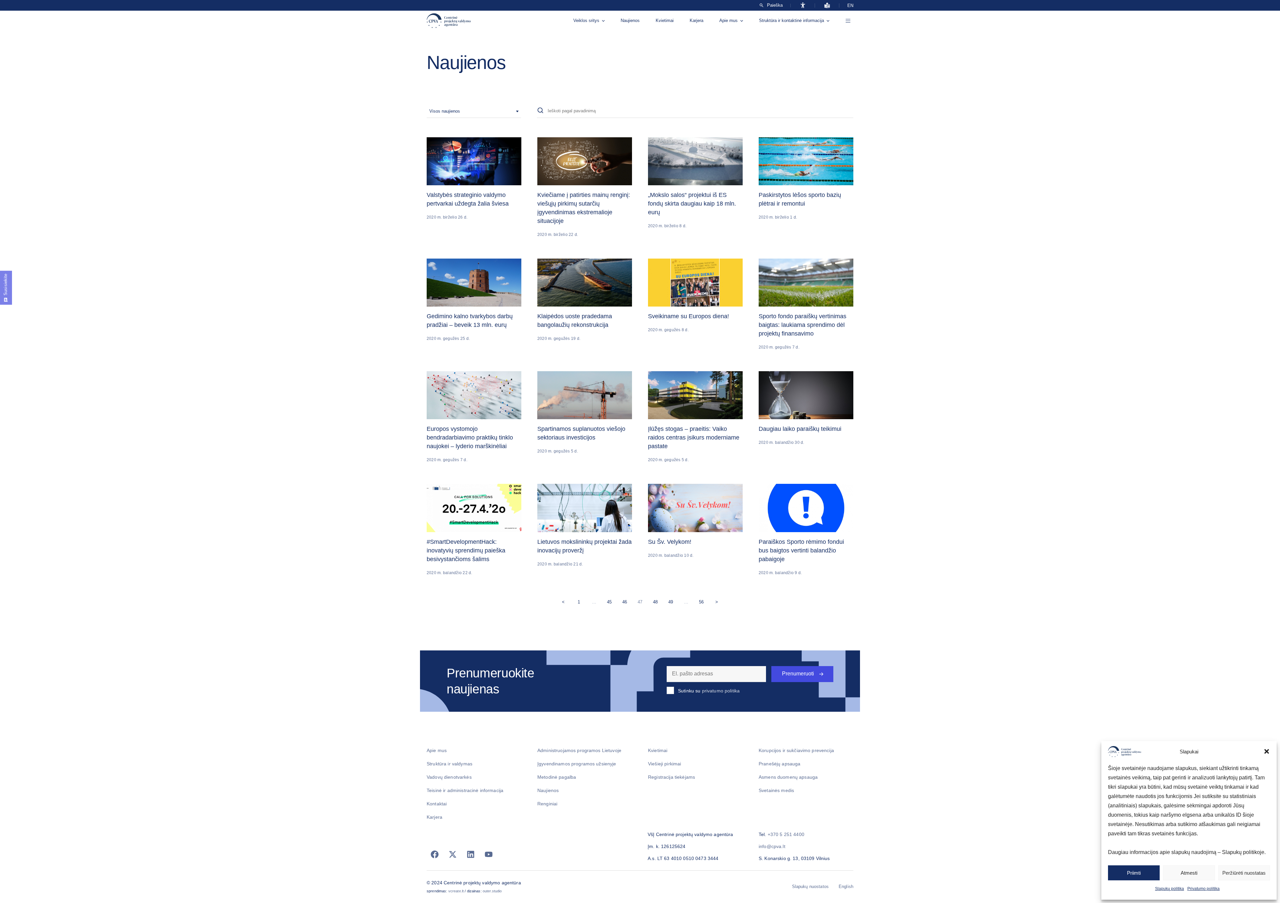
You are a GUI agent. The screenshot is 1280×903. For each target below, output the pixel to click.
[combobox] (474, 111)
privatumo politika (721, 690)
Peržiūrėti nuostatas (1244, 873)
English (846, 886)
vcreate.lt (456, 891)
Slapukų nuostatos (810, 886)
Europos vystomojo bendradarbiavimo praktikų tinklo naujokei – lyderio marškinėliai (470, 438)
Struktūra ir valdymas (449, 763)
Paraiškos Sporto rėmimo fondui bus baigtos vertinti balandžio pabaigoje (801, 550)
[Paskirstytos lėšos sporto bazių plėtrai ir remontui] (806, 161)
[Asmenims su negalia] (803, 5)
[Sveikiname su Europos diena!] (695, 283)
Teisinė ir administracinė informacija (465, 790)
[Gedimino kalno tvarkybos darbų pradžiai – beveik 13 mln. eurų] (474, 283)
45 (611, 600)
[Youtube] (489, 854)
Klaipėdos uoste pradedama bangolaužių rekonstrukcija (574, 320)
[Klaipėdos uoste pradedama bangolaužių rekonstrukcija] (584, 283)
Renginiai (547, 803)
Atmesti (1189, 873)
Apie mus (728, 20)
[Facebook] (435, 854)
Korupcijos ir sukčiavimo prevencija (796, 750)
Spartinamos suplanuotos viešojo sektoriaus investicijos (581, 433)
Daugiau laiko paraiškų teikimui (800, 429)
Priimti (1134, 873)
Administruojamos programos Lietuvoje (579, 750)
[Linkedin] (471, 854)
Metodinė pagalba (556, 777)
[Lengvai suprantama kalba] (827, 5)
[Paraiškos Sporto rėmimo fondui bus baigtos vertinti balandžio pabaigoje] (806, 508)
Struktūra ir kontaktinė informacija (791, 20)
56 (703, 600)
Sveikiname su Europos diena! (688, 316)
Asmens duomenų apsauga (788, 777)
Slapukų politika (1169, 888)
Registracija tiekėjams (671, 777)
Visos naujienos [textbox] (444, 111)
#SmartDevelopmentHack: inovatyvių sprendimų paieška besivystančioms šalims (466, 550)
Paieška (775, 5)
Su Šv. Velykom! (669, 541)
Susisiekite (5, 285)
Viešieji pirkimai (664, 763)
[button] (1266, 751)
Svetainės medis (776, 790)
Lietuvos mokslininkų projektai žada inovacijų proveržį (584, 546)
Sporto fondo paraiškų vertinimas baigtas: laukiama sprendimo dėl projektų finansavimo (802, 325)
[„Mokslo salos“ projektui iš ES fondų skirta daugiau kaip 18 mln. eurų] (695, 161)
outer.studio (492, 891)
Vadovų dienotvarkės (449, 777)
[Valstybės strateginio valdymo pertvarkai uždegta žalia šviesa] (474, 161)
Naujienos (630, 20)
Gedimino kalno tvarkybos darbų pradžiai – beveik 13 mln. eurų (470, 320)
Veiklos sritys (586, 20)
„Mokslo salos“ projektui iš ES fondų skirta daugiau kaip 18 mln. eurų (692, 204)
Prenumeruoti (798, 673)
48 (657, 600)
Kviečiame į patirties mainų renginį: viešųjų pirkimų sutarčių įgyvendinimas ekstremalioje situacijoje (583, 208)
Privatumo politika (1203, 888)
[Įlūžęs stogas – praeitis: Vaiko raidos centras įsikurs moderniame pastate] (695, 395)
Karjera (696, 20)
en (850, 5)
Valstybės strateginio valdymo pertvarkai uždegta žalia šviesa (468, 199)
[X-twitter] (453, 854)
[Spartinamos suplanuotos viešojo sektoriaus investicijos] (584, 395)
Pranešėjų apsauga (779, 763)
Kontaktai (437, 803)
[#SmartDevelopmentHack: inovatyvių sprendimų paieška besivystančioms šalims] (474, 508)
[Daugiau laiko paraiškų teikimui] (806, 395)
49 (672, 600)
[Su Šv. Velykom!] (695, 508)
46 (626, 600)
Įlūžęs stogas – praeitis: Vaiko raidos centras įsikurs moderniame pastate (693, 438)
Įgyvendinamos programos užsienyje (576, 763)
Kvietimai (665, 20)
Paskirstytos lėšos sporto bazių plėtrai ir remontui (800, 199)
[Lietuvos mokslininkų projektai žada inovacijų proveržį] (584, 508)
